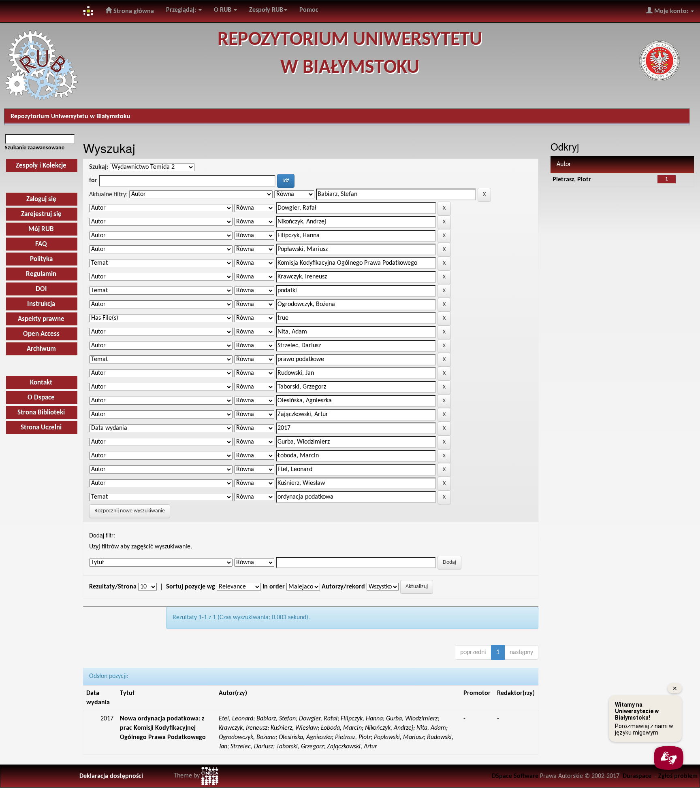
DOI (41, 289)
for (93, 180)
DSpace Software (515, 776)
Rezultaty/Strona (113, 587)
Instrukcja (41, 304)
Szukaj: (98, 167)
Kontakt (41, 382)
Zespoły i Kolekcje (41, 165)
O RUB (223, 10)
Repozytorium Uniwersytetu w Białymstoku (70, 116)
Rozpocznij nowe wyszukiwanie (129, 511)
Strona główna (133, 11)
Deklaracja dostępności (111, 776)
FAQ (41, 244)
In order (273, 587)
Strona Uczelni (41, 427)
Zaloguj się (41, 199)
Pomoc (308, 10)
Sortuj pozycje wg (190, 587)
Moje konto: (671, 11)
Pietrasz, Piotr (572, 179)
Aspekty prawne (41, 319)
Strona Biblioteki (41, 412)
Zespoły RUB (266, 10)
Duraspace (637, 776)
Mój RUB (41, 229)
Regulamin (41, 274)
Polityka (41, 259)
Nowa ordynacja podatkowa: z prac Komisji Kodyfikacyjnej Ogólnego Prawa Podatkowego (163, 728)
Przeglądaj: (182, 10)
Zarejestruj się (41, 214)
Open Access (41, 334)
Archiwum (41, 349)
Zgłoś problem (678, 776)
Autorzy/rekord (343, 587)
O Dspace (41, 397)
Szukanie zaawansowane (34, 148)
